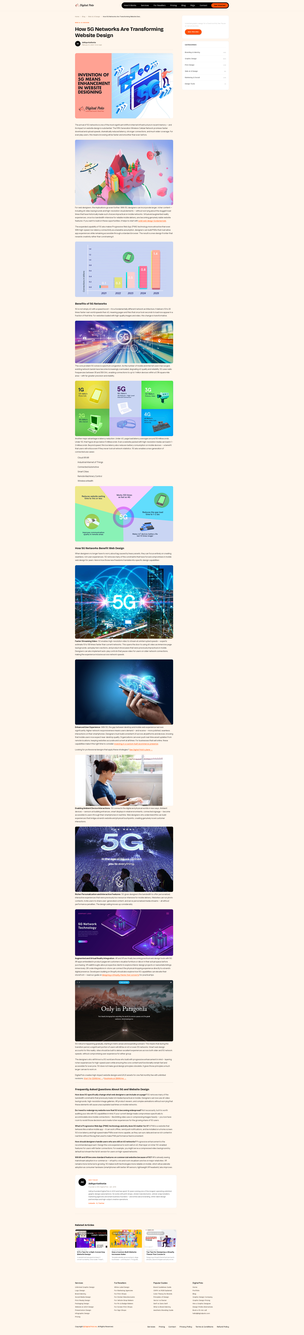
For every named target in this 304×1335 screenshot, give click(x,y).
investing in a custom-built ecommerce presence (136, 744)
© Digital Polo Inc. (90, 1327)
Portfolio (196, 1291)
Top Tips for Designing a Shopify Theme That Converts (160, 1253)
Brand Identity (80, 1294)
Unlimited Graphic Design (85, 1287)
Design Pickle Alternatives (203, 1307)
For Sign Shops (120, 1310)
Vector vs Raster (160, 1300)
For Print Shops (120, 1294)
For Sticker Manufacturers (124, 1297)
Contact (203, 5)
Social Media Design (83, 1297)
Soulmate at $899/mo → (115, 1078)
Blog (183, 5)
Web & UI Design (94, 17)
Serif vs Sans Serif (160, 1304)
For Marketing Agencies (123, 1291)
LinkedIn (91, 1203)
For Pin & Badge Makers (123, 1304)
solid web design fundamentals (152, 221)
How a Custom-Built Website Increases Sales (124, 1253)
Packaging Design (82, 1304)
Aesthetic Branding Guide (163, 1310)
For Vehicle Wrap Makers (123, 1300)
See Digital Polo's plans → (141, 750)
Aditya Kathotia (89, 43)
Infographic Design (82, 1313)
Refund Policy (223, 1327)
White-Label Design (121, 1287)
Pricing (173, 5)
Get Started (219, 5)
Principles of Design (161, 1297)
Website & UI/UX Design (84, 1307)
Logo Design (80, 1291)
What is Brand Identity (162, 1307)
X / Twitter (100, 1203)
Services (145, 5)
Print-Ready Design (82, 1300)
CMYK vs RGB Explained (162, 1291)
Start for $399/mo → (93, 1078)
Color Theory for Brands (162, 1294)
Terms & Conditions (204, 1327)
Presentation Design (83, 1310)
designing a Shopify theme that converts (120, 975)
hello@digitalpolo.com (201, 1313)
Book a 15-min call (200, 1310)
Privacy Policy (186, 1327)
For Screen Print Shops (123, 1307)
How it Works (130, 5)
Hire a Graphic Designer (202, 1304)
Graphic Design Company (202, 1297)
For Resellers (160, 5)
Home (77, 17)
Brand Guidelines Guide (162, 1287)
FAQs (192, 5)
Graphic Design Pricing (201, 1300)
